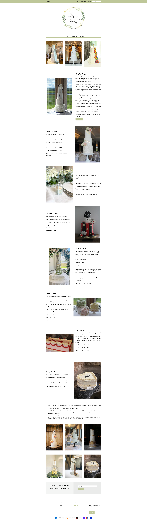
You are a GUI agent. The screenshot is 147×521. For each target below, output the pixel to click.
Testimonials (82, 36)
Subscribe (81, 489)
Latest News (48, 503)
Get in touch (79, 119)
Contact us (74, 36)
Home (63, 36)
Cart (90, 1)
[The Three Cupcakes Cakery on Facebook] (75, 505)
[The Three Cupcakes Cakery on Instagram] (77, 505)
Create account (83, 1)
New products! (48, 1)
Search (61, 505)
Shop (68, 36)
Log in (78, 1)
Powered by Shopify (82, 516)
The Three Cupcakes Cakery (73, 516)
